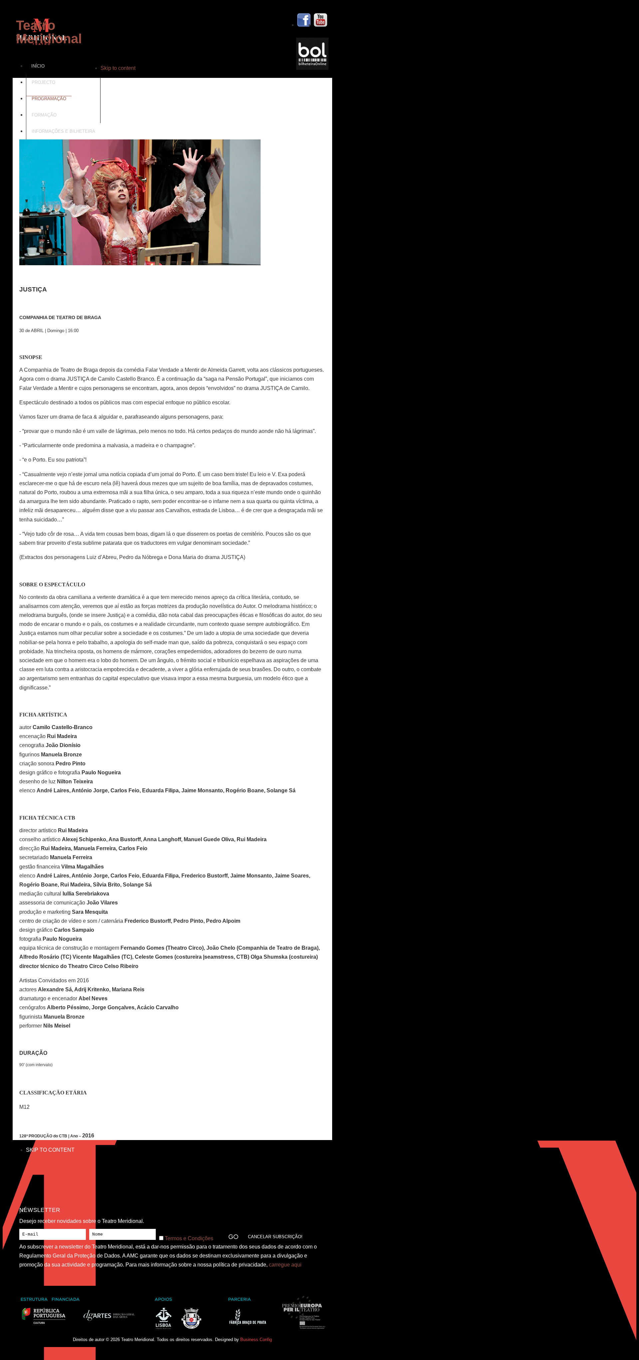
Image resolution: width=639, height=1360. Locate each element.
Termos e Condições (189, 1238)
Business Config (256, 1339)
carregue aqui (285, 1264)
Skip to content (118, 68)
